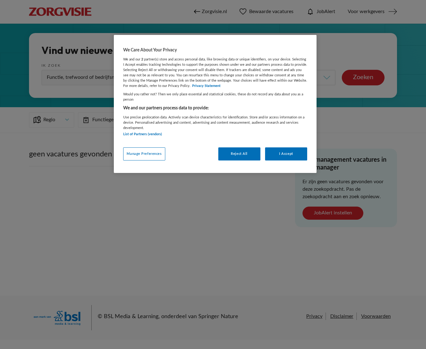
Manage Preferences (144, 153)
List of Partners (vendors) (142, 134)
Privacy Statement (206, 86)
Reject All (239, 153)
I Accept (286, 153)
